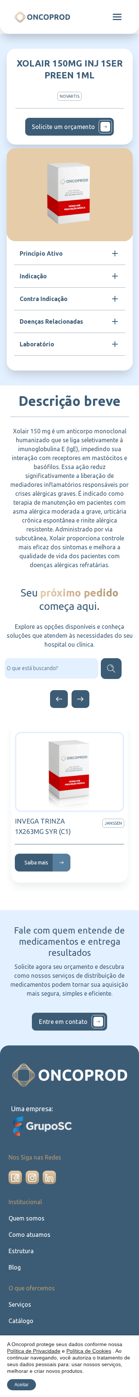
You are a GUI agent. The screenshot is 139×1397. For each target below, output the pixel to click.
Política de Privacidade (33, 1351)
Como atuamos (29, 1234)
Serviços (20, 1304)
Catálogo (21, 1320)
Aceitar (21, 1384)
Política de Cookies (88, 1351)
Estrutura (21, 1251)
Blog (15, 1267)
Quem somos (26, 1218)
